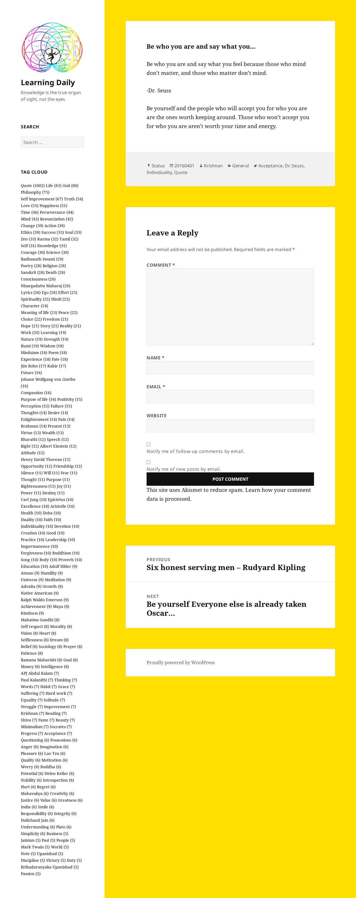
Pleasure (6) (32, 753)
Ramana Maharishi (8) (41, 660)
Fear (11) (69, 472)
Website (157, 416)
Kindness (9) (32, 613)
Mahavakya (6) (35, 793)
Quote (180, 172)
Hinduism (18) (34, 352)
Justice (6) (30, 800)
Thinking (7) (65, 680)
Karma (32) (47, 239)
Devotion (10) (66, 526)
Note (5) (28, 853)
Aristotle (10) (62, 506)
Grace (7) (66, 686)
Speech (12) (58, 439)
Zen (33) (28, 239)
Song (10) (29, 559)
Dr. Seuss (294, 166)
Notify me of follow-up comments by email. (195, 451)
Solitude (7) (54, 700)
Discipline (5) (33, 860)
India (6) (29, 806)
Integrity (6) (65, 813)
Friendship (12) (67, 466)
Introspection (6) (58, 780)
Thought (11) (33, 479)
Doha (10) (52, 513)
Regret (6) (46, 786)
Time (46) (30, 212)
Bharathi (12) (33, 439)
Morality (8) (61, 626)
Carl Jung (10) (34, 499)
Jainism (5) (31, 840)
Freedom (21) (55, 319)
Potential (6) (32, 773)
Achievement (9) (36, 606)
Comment (161, 265)
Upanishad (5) (50, 853)
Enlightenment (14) (39, 419)
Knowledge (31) (52, 245)
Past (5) (48, 840)
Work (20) (30, 332)
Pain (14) (66, 419)
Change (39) (32, 225)
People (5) (65, 840)
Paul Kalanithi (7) (37, 680)
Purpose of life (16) (38, 399)
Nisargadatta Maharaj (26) (45, 285)
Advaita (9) (31, 586)
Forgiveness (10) (36, 553)
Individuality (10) (37, 526)
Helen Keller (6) (59, 773)
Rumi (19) (30, 346)
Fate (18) (60, 359)
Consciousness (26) (38, 279)
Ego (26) (49, 292)
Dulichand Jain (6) (38, 820)
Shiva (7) (29, 720)
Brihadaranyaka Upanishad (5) (50, 867)
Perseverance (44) (57, 212)
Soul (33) (73, 232)
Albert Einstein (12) (58, 446)
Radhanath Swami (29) (42, 259)
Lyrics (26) (31, 292)
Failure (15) (61, 406)
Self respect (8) (35, 626)
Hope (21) (30, 325)
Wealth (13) (53, 432)
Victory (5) (56, 860)
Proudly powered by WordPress (181, 662)
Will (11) (52, 472)
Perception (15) (35, 406)
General (240, 166)
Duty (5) (74, 860)
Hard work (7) (59, 693)
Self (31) (28, 245)
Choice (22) (31, 319)
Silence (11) (32, 472)
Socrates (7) (61, 726)
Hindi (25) (60, 299)
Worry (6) (30, 766)
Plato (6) (63, 827)
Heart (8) (47, 633)
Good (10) (55, 533)
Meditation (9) (58, 579)
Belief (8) (29, 646)
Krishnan (213, 166)
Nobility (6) (31, 780)
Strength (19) (56, 339)
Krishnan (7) (32, 713)
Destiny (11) (53, 492)
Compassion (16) (36, 392)
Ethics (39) (30, 232)
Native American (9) (40, 593)
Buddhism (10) (66, 553)
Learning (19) (53, 332)
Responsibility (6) (37, 813)
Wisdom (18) (52, 346)
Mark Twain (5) (35, 847)
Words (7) (30, 686)
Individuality (159, 172)
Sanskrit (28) (32, 272)
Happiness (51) (53, 205)
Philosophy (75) (35, 192)
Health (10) (31, 513)
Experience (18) (36, 359)
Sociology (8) (50, 646)
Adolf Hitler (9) (63, 566)
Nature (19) (32, 339)
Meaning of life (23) (39, 312)
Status (158, 166)
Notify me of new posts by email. (184, 469)
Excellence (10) (35, 506)
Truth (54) (73, 199)
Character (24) (34, 305)
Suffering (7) (32, 693)
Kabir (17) (56, 366)
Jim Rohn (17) (33, 366)
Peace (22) (68, 312)
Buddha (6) (50, 766)
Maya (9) (61, 606)
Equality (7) (32, 700)
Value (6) (48, 800)
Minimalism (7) (35, 726)
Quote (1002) (33, 185)
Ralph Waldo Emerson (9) (45, 599)
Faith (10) (52, 519)
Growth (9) (53, 586)
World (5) (60, 847)
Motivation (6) (54, 760)
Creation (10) (33, 533)
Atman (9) (30, 573)
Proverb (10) (70, 559)
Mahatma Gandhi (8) (40, 619)
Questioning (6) (35, 740)
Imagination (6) (54, 746)
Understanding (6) (38, 827)
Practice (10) (32, 539)
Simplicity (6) (33, 833)
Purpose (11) (58, 479)
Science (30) (57, 252)
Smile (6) (46, 806)
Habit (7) (48, 686)
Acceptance (270, 166)
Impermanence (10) (39, 546)
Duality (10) (32, 519)
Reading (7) (56, 713)
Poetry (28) (31, 265)
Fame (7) (46, 720)
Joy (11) (64, 486)
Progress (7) (32, 733)
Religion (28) (54, 265)
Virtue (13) (31, 432)
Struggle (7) (32, 706)
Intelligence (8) (55, 666)
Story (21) (49, 325)
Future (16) (31, 372)
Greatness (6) (70, 800)
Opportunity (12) (36, 466)
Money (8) (30, 666)
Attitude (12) (32, 452)
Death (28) (55, 272)
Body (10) (48, 559)
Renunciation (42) (56, 219)
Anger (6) (30, 746)
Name (156, 358)
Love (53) (29, 205)
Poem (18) (57, 352)
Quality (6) (30, 760)
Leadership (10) (60, 539)
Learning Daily (48, 82)
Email (156, 387)
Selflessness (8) (35, 639)
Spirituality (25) (35, 299)
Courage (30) (33, 252)
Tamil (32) (69, 239)
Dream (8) (59, 639)
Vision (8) (29, 633)
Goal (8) (70, 660)
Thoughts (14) (34, 412)
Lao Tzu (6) (54, 753)
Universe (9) (32, 579)
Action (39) (54, 225)
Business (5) (57, 833)
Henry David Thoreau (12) (45, 459)
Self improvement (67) (42, 199)
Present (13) (59, 426)
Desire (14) (58, 412)
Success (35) (52, 232)
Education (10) (34, 566)
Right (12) (30, 446)
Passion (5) (31, 873)
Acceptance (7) (58, 733)
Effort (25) (67, 292)
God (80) (70, 185)
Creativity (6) (62, 793)
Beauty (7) (65, 720)
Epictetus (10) (60, 499)
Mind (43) (30, 219)
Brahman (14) (34, 426)
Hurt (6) (28, 786)
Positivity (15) (69, 399)
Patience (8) (32, 653)
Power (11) (31, 492)
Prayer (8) (72, 646)
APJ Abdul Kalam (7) (40, 673)
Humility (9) (52, 573)
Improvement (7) (60, 706)
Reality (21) (70, 325)
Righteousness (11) (38, 486)
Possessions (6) (63, 740)
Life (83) (53, 185)
